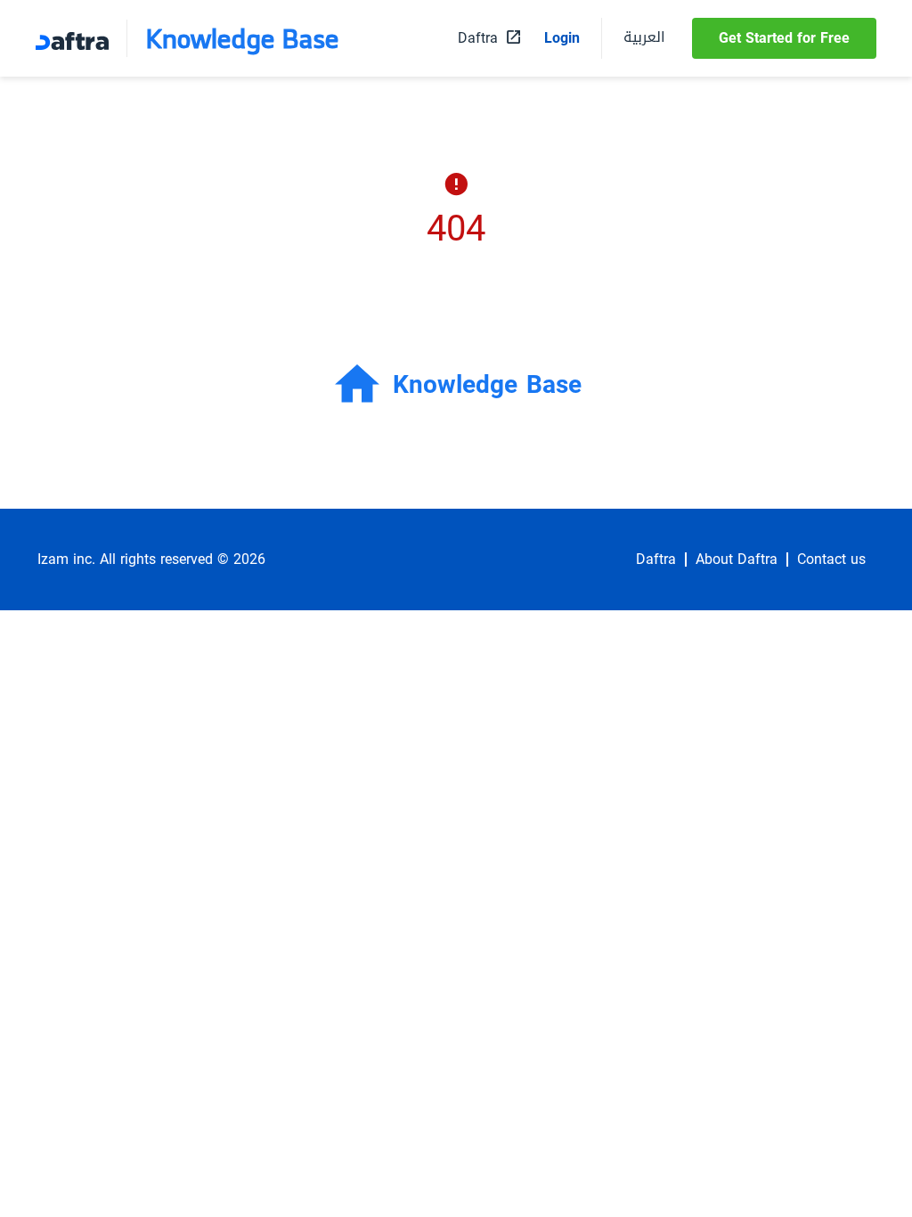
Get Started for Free (784, 38)
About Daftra (737, 559)
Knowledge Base (242, 38)
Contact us (831, 559)
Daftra (656, 559)
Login (562, 38)
